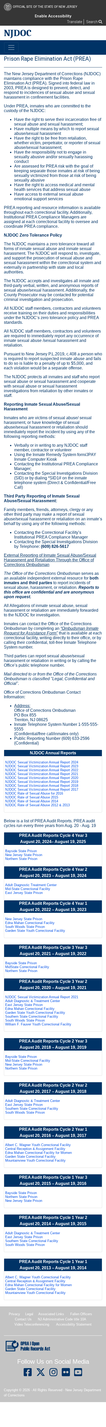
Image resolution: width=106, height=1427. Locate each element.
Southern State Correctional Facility (31, 1016)
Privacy (14, 1314)
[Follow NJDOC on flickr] (66, 1374)
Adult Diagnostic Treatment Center (31, 885)
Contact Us (23, 1319)
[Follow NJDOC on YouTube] (78, 1374)
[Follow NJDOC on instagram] (53, 1374)
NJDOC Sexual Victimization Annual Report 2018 (41, 786)
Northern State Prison (21, 859)
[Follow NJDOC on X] (40, 1374)
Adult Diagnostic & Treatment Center (32, 1001)
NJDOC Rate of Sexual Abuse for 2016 (34, 793)
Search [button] (92, 22)
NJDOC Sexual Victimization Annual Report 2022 (41, 770)
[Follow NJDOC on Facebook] (28, 1374)
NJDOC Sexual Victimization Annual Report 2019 (41, 782)
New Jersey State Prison (23, 855)
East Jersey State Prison (24, 893)
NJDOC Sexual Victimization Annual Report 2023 (41, 766)
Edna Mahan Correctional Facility (30, 923)
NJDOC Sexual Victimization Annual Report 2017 (41, 789)
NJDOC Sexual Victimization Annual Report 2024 (41, 762)
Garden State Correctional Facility (30, 1157)
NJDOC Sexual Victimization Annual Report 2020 (41, 778)
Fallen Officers (81, 1314)
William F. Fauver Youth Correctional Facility (38, 1024)
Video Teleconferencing (31, 1324)
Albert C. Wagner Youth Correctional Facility (38, 1145)
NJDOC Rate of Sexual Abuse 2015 (31, 797)
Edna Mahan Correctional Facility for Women (38, 1153)
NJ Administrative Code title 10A (62, 1319)
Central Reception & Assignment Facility (35, 1149)
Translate (74, 22)
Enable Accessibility (53, 16)
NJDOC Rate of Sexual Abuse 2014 (31, 801)
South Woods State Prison (25, 927)
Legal (29, 1314)
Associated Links (51, 1314)
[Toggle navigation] (11, 47)
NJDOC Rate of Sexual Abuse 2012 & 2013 (37, 805)
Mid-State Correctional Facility (27, 889)
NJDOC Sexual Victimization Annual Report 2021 (41, 774)
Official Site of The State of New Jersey (45, 7)
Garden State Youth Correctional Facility (35, 931)
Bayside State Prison (21, 851)
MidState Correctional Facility (27, 967)
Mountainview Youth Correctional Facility (35, 1160)
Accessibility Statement (74, 1324)
